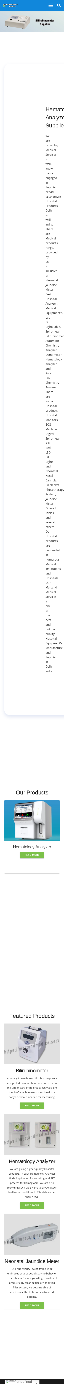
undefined (24, 1381)
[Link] (10, 5)
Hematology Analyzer (32, 846)
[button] (59, 5)
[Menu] (50, 5)
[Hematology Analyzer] (32, 802)
